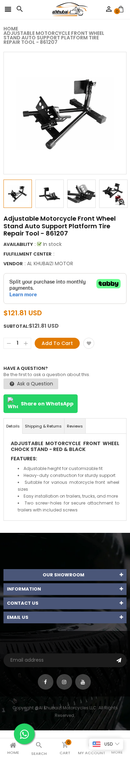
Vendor (13, 263)
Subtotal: (16, 326)
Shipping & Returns (43, 426)
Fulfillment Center (27, 254)
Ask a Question (34, 383)
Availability (18, 244)
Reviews (75, 426)
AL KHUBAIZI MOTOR (50, 263)
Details (13, 426)
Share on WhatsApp (47, 403)
